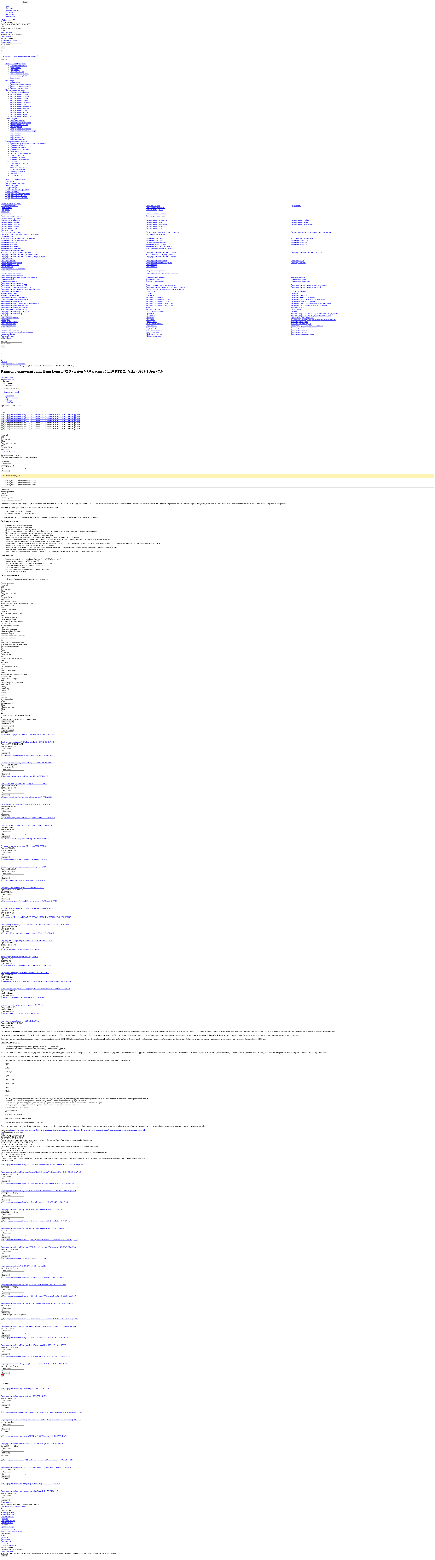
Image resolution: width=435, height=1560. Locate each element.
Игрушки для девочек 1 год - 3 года (159, 305)
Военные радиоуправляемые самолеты (16, 287)
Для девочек (14, 70)
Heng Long (10, 379)
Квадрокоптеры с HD (299, 244)
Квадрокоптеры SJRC (154, 238)
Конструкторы (11, 161)
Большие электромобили (19, 74)
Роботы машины (16, 137)
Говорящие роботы (17, 121)
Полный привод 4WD (18, 76)
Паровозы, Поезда (8, 334)
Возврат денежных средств (11, 1531)
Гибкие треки (15, 82)
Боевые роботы (16, 127)
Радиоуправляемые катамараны (13, 314)
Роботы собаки (16, 135)
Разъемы (294, 311)
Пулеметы (150, 314)
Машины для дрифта (18, 147)
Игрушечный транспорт (10, 330)
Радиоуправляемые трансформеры (23, 131)
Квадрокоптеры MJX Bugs (11, 248)
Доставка (9, 8)
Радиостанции (151, 326)
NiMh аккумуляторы (154, 334)
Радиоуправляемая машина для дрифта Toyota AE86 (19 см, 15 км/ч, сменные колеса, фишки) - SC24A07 (41, 1420)
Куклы (148, 307)
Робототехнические (17, 169)
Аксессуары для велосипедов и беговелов (307, 326)
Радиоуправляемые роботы (20, 129)
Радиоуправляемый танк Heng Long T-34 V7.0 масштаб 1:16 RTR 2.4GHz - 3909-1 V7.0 (34, 1364)
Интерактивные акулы (18, 110)
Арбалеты (150, 318)
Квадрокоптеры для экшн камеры (14, 240)
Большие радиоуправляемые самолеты (161, 285)
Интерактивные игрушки (15, 90)
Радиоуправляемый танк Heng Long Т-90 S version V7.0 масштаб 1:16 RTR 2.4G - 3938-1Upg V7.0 (38, 1191)
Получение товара (8, 1521)
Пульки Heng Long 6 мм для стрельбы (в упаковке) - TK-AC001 (25, 804)
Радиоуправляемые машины (16, 141)
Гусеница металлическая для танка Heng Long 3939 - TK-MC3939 (26, 763)
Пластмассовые (16, 176)
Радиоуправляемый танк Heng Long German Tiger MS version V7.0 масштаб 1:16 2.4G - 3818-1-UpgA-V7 (41, 1172)
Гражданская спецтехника (11, 273)
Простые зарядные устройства (302, 318)
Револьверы (150, 320)
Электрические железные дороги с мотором (163, 232)
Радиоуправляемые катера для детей (15, 311)
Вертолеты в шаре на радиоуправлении (16, 252)
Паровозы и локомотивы (155, 234)
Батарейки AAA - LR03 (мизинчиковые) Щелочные (311, 303)
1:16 (2, 1134)
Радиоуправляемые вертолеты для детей (306, 252)
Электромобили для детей (15, 64)
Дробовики (150, 316)
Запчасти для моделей (299, 322)
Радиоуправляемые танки (11, 291)
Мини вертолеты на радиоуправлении (160, 254)
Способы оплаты (12, 10)
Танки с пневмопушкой (10, 295)
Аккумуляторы (151, 328)
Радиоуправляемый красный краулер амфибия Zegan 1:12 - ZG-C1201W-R (29, 1491)
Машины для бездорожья (19, 159)
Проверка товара (7, 1527)
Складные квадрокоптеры (156, 242)
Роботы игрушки (12, 119)
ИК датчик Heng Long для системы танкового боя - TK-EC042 (25, 973)
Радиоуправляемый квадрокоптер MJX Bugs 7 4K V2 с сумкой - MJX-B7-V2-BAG (32, 1444)
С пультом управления (18, 66)
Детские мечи (151, 322)
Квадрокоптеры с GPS (9, 242)
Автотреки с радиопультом (20, 84)
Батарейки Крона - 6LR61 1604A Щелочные (308, 299)
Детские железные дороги (11, 232)
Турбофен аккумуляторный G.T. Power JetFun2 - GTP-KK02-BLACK (27, 742)
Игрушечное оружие (154, 309)
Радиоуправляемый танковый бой (14, 297)
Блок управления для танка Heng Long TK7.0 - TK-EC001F (24, 784)
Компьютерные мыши (154, 324)
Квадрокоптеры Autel (9, 244)
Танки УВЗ (142, 1130)
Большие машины (17, 155)
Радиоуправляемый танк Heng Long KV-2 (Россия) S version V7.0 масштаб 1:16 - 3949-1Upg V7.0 (38, 1247)
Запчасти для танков (299, 332)
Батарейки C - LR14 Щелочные (303, 301)
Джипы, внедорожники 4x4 (20, 153)
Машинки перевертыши (19, 149)
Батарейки (295, 293)
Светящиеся (14, 165)
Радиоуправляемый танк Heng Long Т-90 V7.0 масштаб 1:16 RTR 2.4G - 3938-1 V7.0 (33, 1210)
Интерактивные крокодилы (20, 102)
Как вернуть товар (8, 1529)
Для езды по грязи (17, 151)
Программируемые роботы (20, 123)
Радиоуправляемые (17, 171)
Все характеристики (9, 451)
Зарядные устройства (299, 307)
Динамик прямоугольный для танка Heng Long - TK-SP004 (24, 867)
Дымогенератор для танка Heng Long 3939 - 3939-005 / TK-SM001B (27, 825)
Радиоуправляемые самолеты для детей (306, 287)
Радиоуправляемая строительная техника (162, 273)
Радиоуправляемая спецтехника (17, 194)
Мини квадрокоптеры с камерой (303, 238)
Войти (3, 40)
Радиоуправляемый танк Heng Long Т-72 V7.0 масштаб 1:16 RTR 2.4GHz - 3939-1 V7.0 (34, 1228)
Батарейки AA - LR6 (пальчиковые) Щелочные (309, 305)
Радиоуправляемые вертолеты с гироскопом (163, 252)
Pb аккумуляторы (152, 332)
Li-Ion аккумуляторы (154, 330)
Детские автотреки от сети (20, 86)
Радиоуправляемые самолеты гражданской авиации (21, 289)
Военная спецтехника (9, 271)
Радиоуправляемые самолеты (16, 198)
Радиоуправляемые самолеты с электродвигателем (165, 287)
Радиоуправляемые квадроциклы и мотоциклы (28, 143)
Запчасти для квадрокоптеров (302, 334)
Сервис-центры (7, 1523)
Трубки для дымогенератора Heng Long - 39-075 (19, 957)
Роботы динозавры (17, 139)
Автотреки (9, 80)
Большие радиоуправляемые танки (14, 299)
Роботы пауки (15, 133)
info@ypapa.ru (6, 32)
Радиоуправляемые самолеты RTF (14, 285)
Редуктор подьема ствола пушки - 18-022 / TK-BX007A (22, 888)
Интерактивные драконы (19, 108)
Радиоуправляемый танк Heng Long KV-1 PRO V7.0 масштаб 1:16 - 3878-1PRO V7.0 (33, 1285)
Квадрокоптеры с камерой (156, 244)
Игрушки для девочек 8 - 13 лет (158, 299)
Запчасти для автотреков (19, 88)
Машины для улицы (17, 157)
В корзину (5, 471)
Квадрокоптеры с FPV (299, 240)
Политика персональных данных (14, 1506)
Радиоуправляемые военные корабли (15, 305)
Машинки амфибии (17, 145)
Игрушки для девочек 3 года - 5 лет (159, 303)
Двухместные (15, 78)
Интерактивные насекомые (20, 117)
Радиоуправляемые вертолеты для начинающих (19, 254)
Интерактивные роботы (19, 125)
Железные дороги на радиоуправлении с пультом (20, 234)
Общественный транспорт (156, 271)
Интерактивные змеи (18, 104)
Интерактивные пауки (18, 114)
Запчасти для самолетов (300, 330)
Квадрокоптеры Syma (154, 240)
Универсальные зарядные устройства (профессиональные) (313, 320)
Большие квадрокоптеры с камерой (159, 248)
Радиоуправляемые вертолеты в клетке (161, 257)
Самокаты (150, 295)
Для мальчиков (15, 68)
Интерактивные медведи (19, 96)
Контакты (9, 12)
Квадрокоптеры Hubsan (10, 246)
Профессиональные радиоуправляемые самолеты (165, 289)
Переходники (296, 309)
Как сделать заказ (7, 1515)
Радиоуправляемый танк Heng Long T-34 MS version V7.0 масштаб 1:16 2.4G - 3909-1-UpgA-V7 (37, 1303)
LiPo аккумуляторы (298, 291)
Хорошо (4, 1555)
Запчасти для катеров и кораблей (303, 328)
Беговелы (149, 293)
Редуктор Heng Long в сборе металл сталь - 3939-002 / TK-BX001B (27, 941)
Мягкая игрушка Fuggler (19, 92)
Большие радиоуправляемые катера (14, 309)
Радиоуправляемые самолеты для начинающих (309, 285)
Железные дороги (12, 186)
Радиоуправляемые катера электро (14, 307)
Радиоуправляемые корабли (11, 301)
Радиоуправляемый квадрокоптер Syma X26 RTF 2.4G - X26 (24, 1396)
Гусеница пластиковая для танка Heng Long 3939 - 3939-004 (24, 846)
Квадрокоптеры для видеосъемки (159, 246)
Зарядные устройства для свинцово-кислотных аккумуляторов (315, 314)
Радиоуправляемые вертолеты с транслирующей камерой (23, 257)
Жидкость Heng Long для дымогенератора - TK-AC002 (22, 1005)
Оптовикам (9, 14)
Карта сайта (5, 1508)
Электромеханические (18, 167)
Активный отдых (7, 336)
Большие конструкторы (19, 163)
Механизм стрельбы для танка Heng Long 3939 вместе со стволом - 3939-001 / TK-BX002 (35, 989)
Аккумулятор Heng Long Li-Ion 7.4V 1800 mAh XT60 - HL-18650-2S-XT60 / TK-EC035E (35, 925)
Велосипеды (151, 291)
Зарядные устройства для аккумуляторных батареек (311, 316)
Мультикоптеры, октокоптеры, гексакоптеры (18, 238)
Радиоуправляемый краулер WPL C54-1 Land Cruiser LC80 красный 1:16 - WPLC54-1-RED (36, 1467)
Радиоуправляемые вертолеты (17, 190)
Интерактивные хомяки (19, 94)
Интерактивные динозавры (20, 106)
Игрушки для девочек (154, 297)
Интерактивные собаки (19, 100)
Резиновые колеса (17, 72)
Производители (11, 16)
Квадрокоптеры (11, 188)
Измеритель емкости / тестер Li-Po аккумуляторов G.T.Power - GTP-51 (28, 908)
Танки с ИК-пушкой (9, 293)
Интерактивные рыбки (19, 112)
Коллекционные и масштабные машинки (17, 332)
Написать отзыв (7, 721)
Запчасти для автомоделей (301, 324)
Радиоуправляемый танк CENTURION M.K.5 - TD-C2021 (23, 1266)
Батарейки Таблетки (299, 295)
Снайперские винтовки (155, 311)
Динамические (15, 174)
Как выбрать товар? (8, 1513)
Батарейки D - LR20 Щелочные (303, 297)
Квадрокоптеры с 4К (299, 242)
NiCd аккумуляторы (153, 336)
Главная (4, 362)
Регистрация (12, 40)
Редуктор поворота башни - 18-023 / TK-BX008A (20, 1021)
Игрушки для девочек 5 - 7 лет (157, 301)
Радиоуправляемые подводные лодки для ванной (20, 303)
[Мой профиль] (2, 350)
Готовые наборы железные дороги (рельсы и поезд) (311, 232)
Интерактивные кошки (19, 98)
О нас (7, 6)
